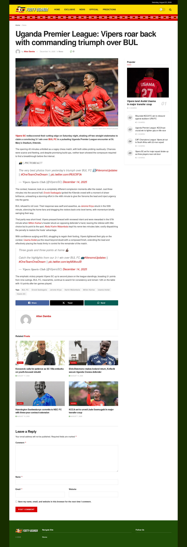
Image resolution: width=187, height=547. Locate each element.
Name (19, 476)
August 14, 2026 (76, 376)
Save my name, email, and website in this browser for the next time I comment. (54, 501)
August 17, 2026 (23, 376)
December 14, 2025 (47, 51)
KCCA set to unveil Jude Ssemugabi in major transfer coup (91, 411)
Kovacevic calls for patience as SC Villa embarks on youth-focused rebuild (39, 370)
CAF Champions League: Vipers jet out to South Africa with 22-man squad (151, 141)
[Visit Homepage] (31, 9)
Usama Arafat (30, 239)
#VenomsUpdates (106, 170)
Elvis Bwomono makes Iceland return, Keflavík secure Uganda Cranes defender (92, 370)
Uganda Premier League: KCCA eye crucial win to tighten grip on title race (150, 129)
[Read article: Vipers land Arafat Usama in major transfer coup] (148, 82)
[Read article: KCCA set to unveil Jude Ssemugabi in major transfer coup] (93, 393)
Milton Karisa (34, 222)
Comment (20, 442)
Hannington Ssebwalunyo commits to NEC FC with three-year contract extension (38, 411)
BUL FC (52, 139)
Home (57, 9)
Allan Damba (29, 51)
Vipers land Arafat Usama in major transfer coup (141, 102)
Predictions (109, 9)
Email (18, 489)
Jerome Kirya (87, 206)
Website (72, 489)
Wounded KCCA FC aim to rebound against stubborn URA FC (150, 117)
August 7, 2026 (76, 416)
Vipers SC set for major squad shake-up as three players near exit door (151, 152)
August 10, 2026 (23, 416)
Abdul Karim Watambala (56, 226)
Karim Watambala (72, 290)
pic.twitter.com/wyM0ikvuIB (65, 262)
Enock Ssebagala (52, 192)
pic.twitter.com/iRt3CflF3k (66, 174)
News (82, 9)
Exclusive (69, 9)
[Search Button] (170, 9)
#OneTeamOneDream (34, 174)
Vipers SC (20, 135)
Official (93, 9)
